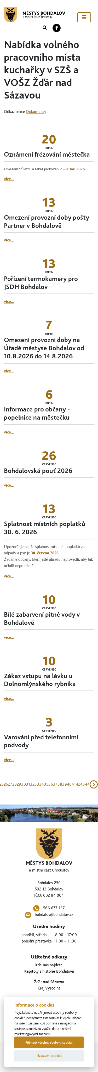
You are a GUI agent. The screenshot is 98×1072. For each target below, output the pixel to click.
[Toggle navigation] (84, 17)
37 (55, 784)
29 (19, 784)
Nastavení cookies (49, 1056)
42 (78, 784)
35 (46, 784)
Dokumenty (36, 111)
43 (82, 784)
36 (50, 784)
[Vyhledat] (44, 27)
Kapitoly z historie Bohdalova (49, 971)
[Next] (94, 784)
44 (87, 784)
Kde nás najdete (49, 964)
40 (69, 784)
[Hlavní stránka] (34, 15)
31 (28, 784)
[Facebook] (57, 28)
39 (64, 784)
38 (59, 784)
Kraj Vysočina (49, 988)
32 (32, 784)
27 (10, 784)
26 (6, 784)
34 (41, 784)
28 (14, 784)
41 (74, 784)
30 (23, 784)
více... (9, 178)
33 (36, 784)
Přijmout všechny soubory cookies (49, 1042)
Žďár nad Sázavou (49, 981)
